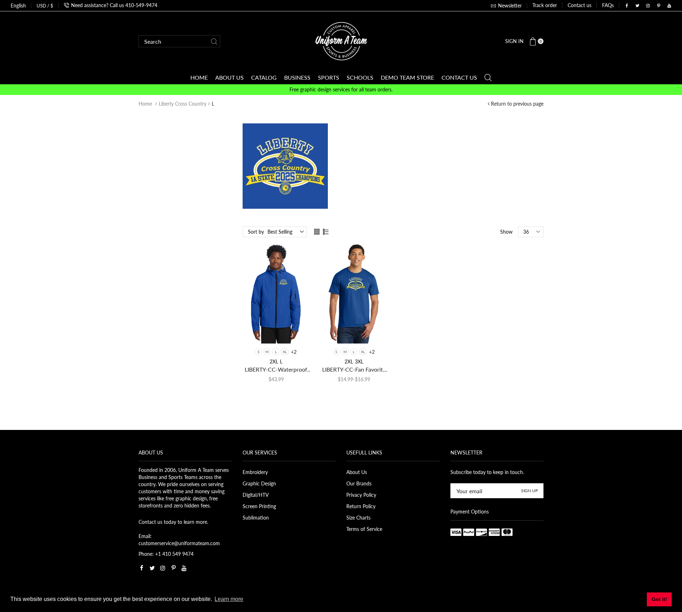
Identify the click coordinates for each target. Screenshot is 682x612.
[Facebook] (626, 5)
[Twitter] (637, 5)
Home (145, 104)
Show (506, 232)
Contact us (579, 5)
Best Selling (279, 232)
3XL (359, 361)
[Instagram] (648, 5)
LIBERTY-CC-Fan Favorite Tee (354, 369)
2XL (274, 361)
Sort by (256, 232)
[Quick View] (256, 331)
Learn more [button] (229, 599)
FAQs (608, 5)
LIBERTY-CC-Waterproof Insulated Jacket (276, 369)
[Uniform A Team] (341, 41)
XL (285, 352)
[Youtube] (669, 5)
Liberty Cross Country (182, 104)
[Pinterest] (658, 5)
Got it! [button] (659, 599)
